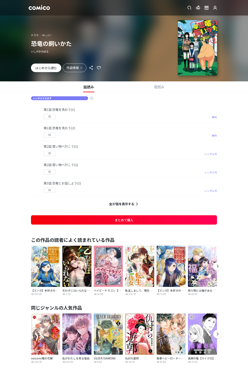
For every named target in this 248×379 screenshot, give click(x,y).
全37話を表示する (121, 204)
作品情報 (72, 67)
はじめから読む (46, 67)
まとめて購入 (124, 220)
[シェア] (91, 68)
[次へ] (217, 266)
